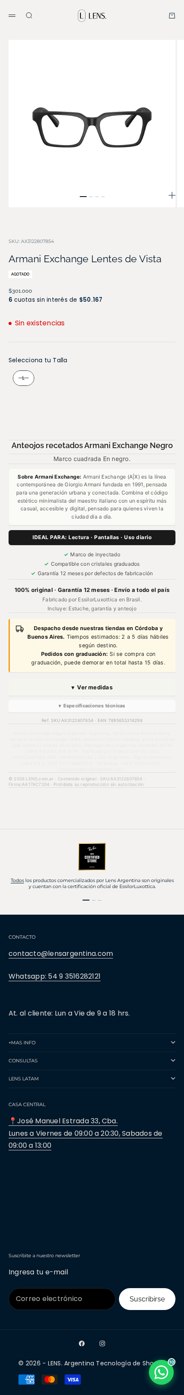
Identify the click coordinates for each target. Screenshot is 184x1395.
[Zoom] (172, 195)
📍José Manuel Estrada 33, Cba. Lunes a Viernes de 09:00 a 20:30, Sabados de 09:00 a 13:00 (86, 1133)
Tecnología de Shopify (130, 1363)
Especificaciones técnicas (92, 706)
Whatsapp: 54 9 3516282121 (55, 976)
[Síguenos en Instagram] (102, 1343)
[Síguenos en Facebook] (81, 1343)
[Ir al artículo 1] (83, 196)
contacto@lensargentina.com (61, 953)
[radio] (21, 378)
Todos (17, 880)
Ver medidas (92, 687)
